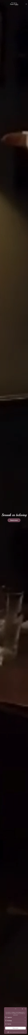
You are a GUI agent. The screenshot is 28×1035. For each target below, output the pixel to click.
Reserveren (14, 520)
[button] (26, 4)
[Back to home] (14, 4)
